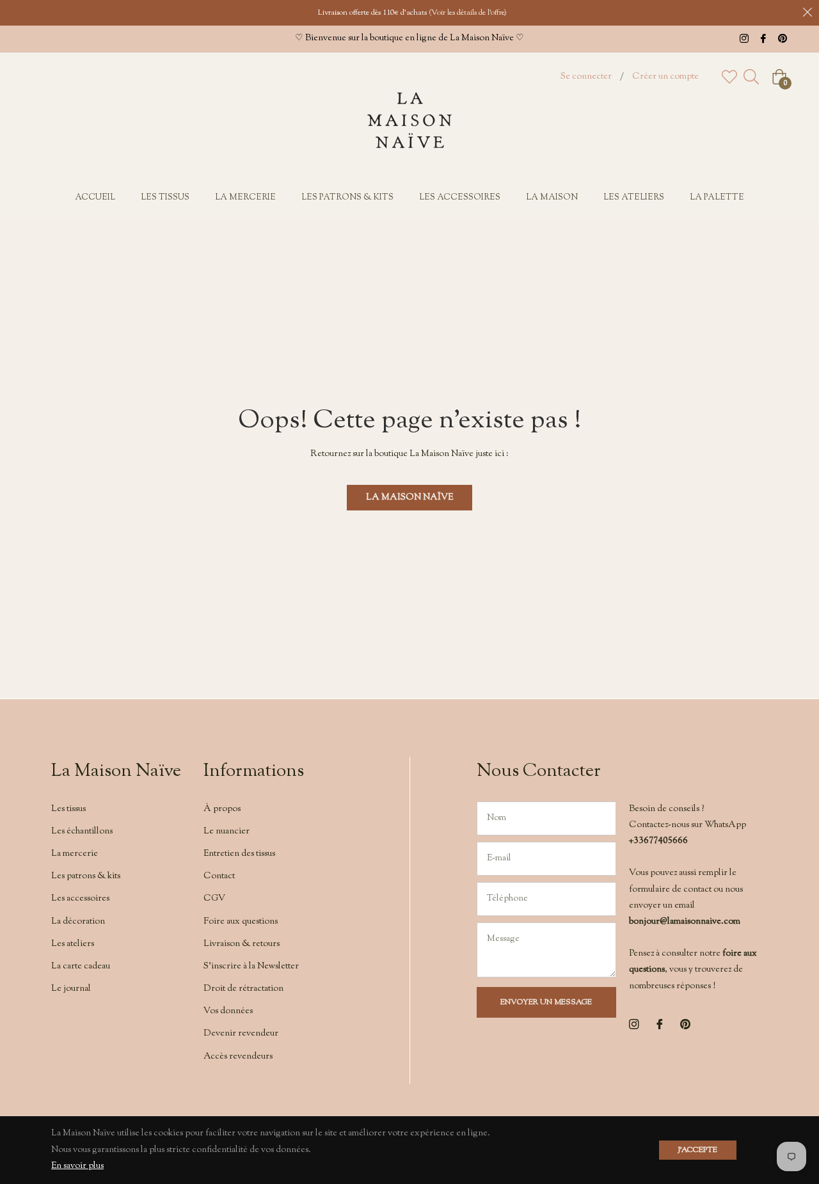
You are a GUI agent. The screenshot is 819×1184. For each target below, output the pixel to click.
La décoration (78, 921)
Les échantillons (82, 831)
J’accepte (697, 1150)
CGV (214, 898)
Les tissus (68, 809)
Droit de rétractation (243, 989)
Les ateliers (72, 944)
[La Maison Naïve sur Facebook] (763, 38)
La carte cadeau (80, 966)
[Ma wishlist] (729, 77)
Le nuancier (226, 831)
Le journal (71, 989)
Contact (219, 876)
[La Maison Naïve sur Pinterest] (782, 38)
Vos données (228, 1011)
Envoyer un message (546, 1002)
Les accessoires (80, 898)
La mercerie (74, 854)
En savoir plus (77, 1166)
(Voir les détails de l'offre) (468, 13)
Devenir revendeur (240, 1033)
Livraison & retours (241, 944)
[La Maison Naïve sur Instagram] (744, 38)
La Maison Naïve (409, 497)
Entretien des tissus (239, 854)
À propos (222, 809)
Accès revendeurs (238, 1056)
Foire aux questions (240, 921)
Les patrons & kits (85, 876)
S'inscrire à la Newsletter (251, 966)
